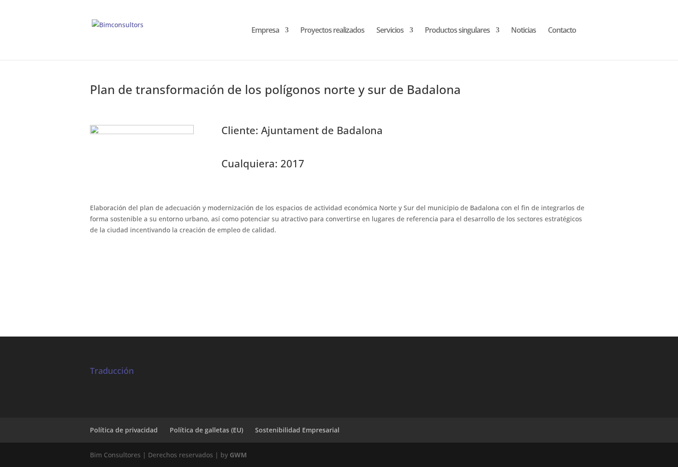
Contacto (562, 31)
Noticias (523, 31)
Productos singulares (457, 31)
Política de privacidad (124, 430)
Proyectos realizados (332, 31)
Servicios (390, 31)
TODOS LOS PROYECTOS (339, 278)
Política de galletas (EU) (206, 430)
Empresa (265, 31)
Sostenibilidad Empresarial (297, 430)
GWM (238, 454)
